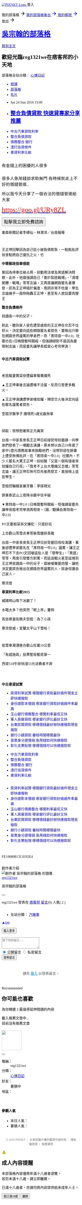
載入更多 (9, 930)
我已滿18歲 (10, 1196)
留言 (44, 902)
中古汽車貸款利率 (24, 131)
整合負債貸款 (20, 137)
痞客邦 (35, 902)
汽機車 (34, 915)
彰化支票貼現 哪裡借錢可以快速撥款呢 (40, 746)
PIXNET (20, 1139)
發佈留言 (9, 957)
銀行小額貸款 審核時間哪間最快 (35, 735)
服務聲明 (47, 1144)
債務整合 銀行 (21, 142)
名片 (13, 95)
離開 (25, 1196)
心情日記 (38, 75)
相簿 (13, 84)
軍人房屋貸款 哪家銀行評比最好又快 (38, 719)
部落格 (15, 89)
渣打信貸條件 (20, 147)
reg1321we (9, 878)
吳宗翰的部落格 (26, 34)
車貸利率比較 (20, 152)
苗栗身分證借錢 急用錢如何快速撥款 (38, 740)
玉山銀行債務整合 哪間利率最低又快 (38, 714)
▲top (6, 922)
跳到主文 (9, 46)
